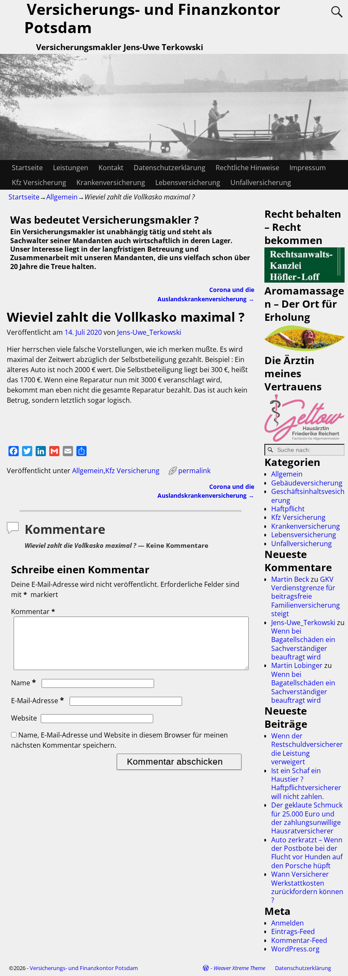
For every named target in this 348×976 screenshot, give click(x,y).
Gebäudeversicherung (306, 483)
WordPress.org (295, 949)
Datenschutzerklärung (169, 167)
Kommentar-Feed (299, 940)
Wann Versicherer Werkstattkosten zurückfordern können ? (307, 887)
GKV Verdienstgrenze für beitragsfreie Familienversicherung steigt (305, 597)
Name (23, 682)
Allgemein (62, 197)
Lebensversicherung (187, 182)
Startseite (27, 167)
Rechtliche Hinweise (247, 167)
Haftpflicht (288, 508)
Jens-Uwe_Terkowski (303, 622)
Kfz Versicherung (39, 182)
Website (24, 718)
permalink (194, 470)
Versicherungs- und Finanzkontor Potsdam (84, 968)
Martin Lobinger (297, 665)
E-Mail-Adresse (37, 700)
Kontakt (110, 167)
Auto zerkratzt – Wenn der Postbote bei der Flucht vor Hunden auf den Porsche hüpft (306, 852)
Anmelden (287, 923)
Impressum (307, 167)
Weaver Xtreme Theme (239, 968)
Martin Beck (290, 579)
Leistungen (70, 167)
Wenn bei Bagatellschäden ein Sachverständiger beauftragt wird (303, 644)
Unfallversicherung (260, 182)
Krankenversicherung (110, 182)
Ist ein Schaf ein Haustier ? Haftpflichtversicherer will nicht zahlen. (306, 783)
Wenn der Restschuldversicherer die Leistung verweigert (307, 748)
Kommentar (33, 611)
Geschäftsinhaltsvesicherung (308, 496)
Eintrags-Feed (293, 931)
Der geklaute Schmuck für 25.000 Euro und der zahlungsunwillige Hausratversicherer (306, 818)
